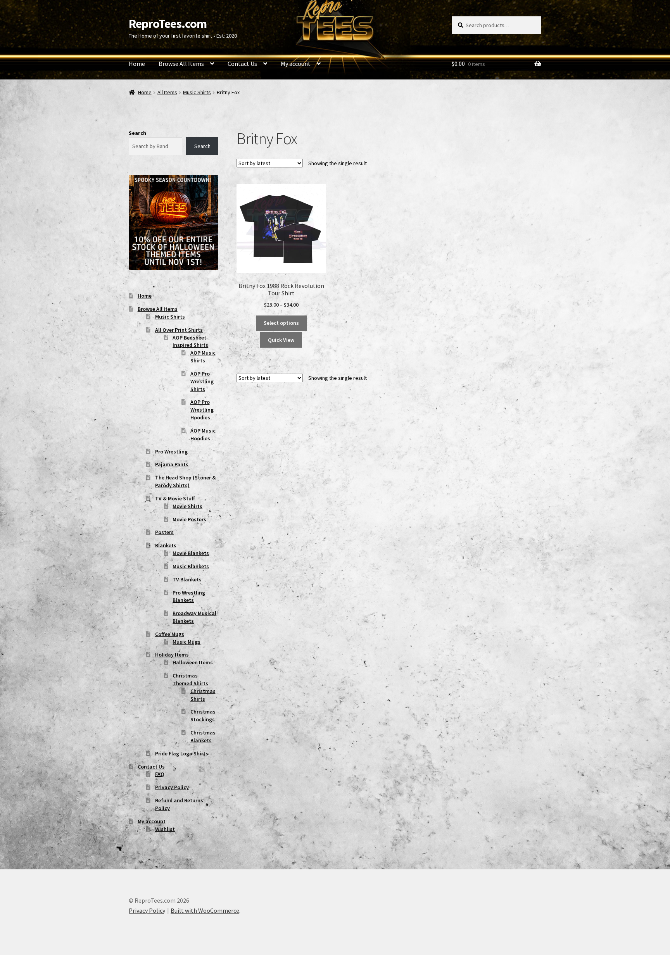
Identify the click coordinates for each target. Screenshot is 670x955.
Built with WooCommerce (205, 910)
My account (296, 63)
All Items (167, 92)
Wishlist (165, 829)
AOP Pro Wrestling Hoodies (202, 409)
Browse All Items (181, 63)
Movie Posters (189, 519)
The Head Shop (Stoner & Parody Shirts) (185, 481)
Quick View (281, 339)
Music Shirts (197, 92)
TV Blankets (187, 579)
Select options (281, 322)
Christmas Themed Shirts (190, 679)
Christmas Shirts (203, 695)
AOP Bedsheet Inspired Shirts (190, 341)
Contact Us (242, 63)
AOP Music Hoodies (203, 434)
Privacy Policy (172, 787)
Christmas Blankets (203, 736)
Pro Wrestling (171, 451)
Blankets (165, 545)
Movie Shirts (187, 506)
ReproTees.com (168, 23)
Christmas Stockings (203, 715)
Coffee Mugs (169, 634)
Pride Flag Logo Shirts (181, 753)
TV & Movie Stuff (175, 498)
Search (137, 132)
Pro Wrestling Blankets (189, 596)
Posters (164, 532)
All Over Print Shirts (179, 329)
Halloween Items (193, 662)
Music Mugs (186, 641)
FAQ (159, 774)
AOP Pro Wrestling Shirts (202, 381)
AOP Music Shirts (203, 356)
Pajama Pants (171, 464)
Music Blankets (191, 566)
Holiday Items (172, 654)
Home (137, 63)
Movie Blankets (191, 553)
